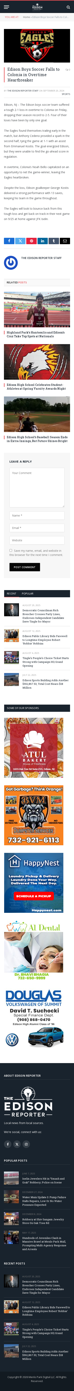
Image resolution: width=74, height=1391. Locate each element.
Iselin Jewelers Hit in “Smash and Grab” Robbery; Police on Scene (43, 1180)
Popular (28, 593)
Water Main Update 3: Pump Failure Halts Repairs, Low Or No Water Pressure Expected (44, 1200)
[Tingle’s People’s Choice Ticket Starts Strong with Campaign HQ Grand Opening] (11, 657)
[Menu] (6, 7)
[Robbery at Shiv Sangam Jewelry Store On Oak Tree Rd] (11, 1218)
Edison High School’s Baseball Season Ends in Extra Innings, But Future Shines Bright (37, 439)
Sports (66, 94)
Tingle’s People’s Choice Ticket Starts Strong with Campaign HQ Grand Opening (45, 661)
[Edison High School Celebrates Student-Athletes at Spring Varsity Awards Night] (37, 362)
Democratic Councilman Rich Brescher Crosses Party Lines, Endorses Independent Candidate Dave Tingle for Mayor (43, 615)
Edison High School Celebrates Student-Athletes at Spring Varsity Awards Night (36, 386)
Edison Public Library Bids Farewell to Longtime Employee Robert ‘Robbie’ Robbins (44, 639)
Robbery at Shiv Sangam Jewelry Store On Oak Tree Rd (43, 1221)
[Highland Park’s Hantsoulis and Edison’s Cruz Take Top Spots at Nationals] (37, 309)
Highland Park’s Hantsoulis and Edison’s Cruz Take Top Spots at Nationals (36, 334)
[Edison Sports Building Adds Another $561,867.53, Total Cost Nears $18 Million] (11, 679)
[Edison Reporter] (37, 7)
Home (26, 17)
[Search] (68, 7)
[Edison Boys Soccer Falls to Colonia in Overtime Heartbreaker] (37, 46)
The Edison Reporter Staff (22, 90)
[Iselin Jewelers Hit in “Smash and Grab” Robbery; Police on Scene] (11, 1178)
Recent (11, 593)
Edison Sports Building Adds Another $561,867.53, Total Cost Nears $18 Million (45, 683)
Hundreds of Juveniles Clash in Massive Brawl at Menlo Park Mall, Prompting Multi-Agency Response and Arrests (44, 1243)
